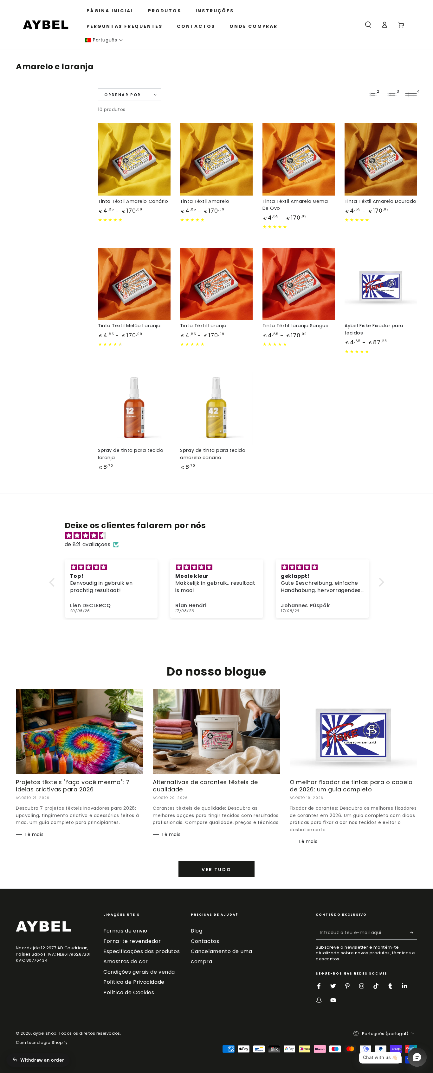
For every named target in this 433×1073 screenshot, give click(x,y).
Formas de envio (125, 930)
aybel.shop (44, 1033)
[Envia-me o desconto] (413, 932)
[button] (104, 40)
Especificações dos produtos (141, 951)
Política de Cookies (128, 992)
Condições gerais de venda (139, 972)
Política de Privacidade (134, 982)
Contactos (205, 941)
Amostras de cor (125, 961)
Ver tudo (216, 869)
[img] (220, 535)
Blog (196, 930)
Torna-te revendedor (132, 941)
